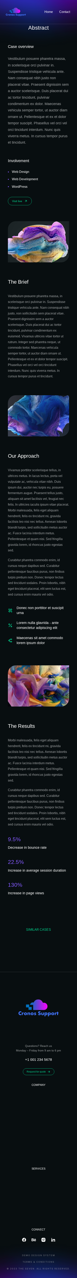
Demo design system (38, 1255)
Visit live (17, 201)
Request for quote (36, 1071)
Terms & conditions (38, 1262)
